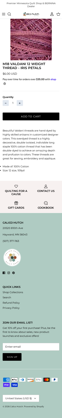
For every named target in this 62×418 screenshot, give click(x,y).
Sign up (12, 357)
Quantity (8, 97)
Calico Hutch (16, 406)
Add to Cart (31, 116)
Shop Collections (13, 292)
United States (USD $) (18, 398)
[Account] (51, 14)
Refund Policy (11, 302)
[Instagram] (8, 273)
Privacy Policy (11, 307)
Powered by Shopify (34, 406)
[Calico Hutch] (31, 14)
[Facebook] (4, 273)
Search (7, 297)
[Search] (11, 14)
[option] (31, 39)
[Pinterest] (13, 273)
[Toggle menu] (3, 14)
